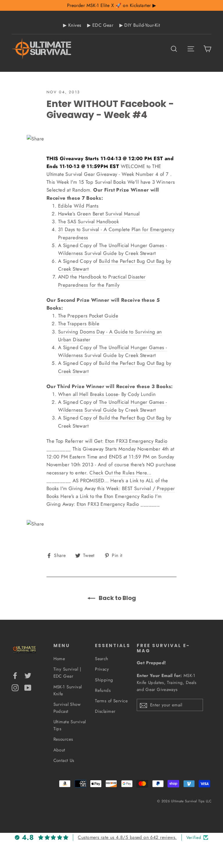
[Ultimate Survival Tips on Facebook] (15, 675)
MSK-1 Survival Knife (67, 690)
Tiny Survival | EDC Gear (67, 672)
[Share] (111, 139)
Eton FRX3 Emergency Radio (136, 440)
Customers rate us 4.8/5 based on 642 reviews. (127, 837)
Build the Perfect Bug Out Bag (131, 417)
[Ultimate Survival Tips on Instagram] (15, 687)
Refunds (103, 690)
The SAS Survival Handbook (88, 221)
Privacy (102, 669)
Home (59, 659)
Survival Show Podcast (67, 708)
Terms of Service (111, 701)
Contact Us (63, 760)
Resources (63, 739)
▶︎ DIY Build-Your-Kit (139, 25)
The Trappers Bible (79, 323)
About (59, 750)
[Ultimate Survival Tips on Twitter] (27, 675)
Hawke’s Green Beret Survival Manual (99, 213)
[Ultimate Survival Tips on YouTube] (27, 687)
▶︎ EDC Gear (100, 25)
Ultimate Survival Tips (69, 725)
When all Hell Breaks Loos (87, 394)
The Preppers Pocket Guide (88, 315)
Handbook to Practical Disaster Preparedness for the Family (102, 280)
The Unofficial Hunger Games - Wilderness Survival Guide (112, 351)
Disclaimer (105, 711)
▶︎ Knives (72, 25)
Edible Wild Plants (78, 205)
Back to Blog (117, 598)
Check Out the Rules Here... (120, 472)
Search (101, 659)
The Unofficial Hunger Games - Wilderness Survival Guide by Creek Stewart (112, 249)
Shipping (104, 680)
